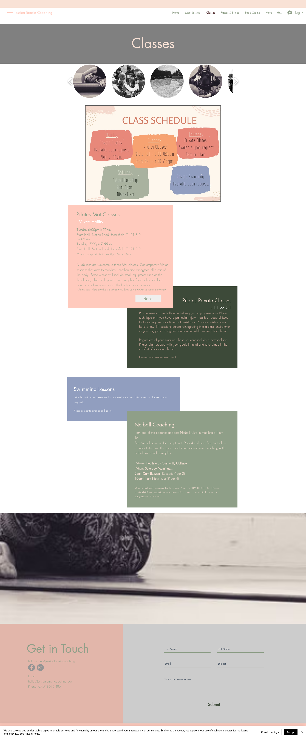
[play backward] (70, 81)
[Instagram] (40, 667)
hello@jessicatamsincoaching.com (50, 681)
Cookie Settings (270, 732)
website (158, 492)
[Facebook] (31, 667)
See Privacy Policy (30, 733)
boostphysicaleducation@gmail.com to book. (109, 254)
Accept (290, 732)
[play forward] (236, 81)
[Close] (302, 732)
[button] (280, 12)
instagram (139, 496)
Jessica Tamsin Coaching (33, 12)
